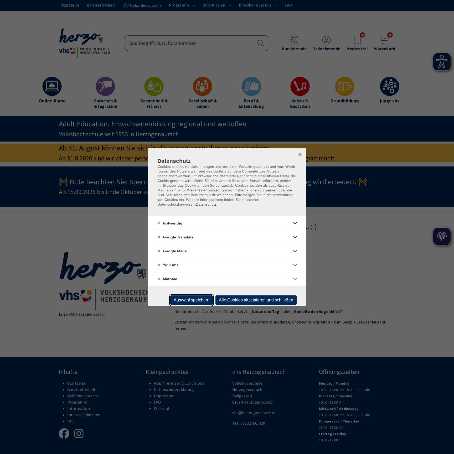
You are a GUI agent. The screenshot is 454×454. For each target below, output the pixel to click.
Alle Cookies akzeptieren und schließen (256, 300)
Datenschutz (206, 204)
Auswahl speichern (191, 300)
